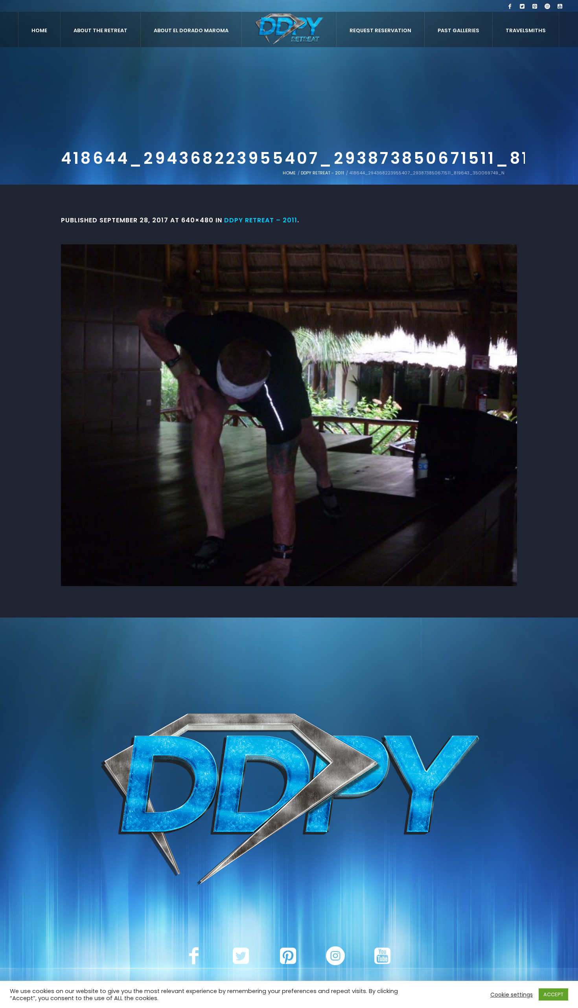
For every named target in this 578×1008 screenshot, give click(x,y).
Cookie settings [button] (511, 995)
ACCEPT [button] (553, 994)
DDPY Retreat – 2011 (260, 220)
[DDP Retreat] (289, 801)
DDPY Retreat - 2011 (322, 173)
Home (289, 173)
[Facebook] (509, 6)
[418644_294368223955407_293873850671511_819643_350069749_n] (289, 415)
